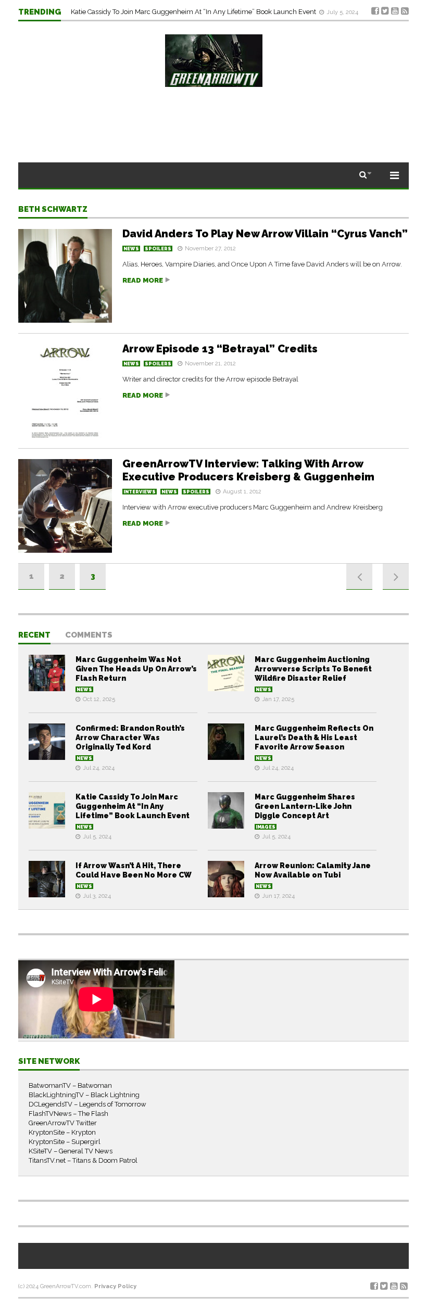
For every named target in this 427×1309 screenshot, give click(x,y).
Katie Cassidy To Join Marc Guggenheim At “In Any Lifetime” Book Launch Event (194, 12)
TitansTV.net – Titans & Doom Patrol (83, 1160)
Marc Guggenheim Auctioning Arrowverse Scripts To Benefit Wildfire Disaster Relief (313, 668)
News (131, 248)
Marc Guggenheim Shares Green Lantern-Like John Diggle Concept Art (305, 806)
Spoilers (158, 248)
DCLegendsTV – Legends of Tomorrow (87, 1104)
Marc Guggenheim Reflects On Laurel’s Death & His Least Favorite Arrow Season (314, 737)
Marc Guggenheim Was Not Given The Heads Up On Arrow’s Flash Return (136, 668)
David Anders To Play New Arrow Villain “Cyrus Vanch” (265, 233)
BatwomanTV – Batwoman (70, 1085)
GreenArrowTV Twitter (63, 1123)
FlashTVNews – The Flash (68, 1113)
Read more (142, 280)
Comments (88, 635)
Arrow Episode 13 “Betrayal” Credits (220, 348)
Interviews (139, 491)
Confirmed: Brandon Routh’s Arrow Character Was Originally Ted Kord (130, 737)
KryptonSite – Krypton (62, 1132)
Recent (34, 635)
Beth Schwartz (52, 210)
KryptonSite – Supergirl (65, 1142)
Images (265, 827)
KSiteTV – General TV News (70, 1151)
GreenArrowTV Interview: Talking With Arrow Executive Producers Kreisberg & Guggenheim (248, 470)
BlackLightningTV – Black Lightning (84, 1095)
